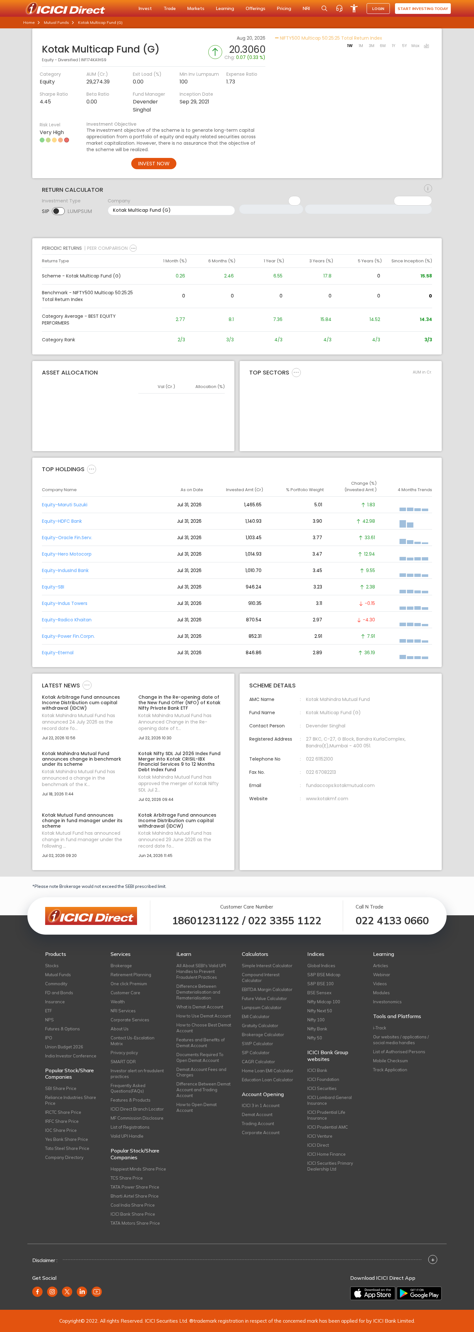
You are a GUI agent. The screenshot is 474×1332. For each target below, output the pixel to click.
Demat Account (257, 1114)
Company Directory (64, 1157)
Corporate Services (130, 1019)
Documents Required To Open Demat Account (199, 1057)
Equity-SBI (53, 587)
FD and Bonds (59, 992)
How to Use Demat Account (203, 1015)
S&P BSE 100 (320, 983)
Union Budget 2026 (64, 1046)
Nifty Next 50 (319, 1010)
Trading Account (258, 1123)
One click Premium (129, 983)
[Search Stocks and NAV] (324, 8)
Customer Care (125, 992)
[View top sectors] (296, 372)
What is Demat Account (199, 1006)
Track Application (390, 1069)
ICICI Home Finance (326, 1154)
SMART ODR (123, 1061)
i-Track (379, 1027)
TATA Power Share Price (135, 1187)
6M (383, 45)
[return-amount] (428, 188)
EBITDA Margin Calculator (267, 989)
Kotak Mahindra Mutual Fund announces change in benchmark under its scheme (81, 759)
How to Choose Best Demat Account (203, 1027)
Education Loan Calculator (267, 1079)
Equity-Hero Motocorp (67, 554)
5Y (404, 45)
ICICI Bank (317, 1070)
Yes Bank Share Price (66, 1139)
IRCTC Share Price (63, 1112)
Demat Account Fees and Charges (201, 1072)
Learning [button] (225, 8)
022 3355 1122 (284, 920)
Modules (381, 992)
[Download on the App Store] (372, 1293)
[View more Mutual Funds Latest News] (87, 685)
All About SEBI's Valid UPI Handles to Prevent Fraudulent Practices (201, 971)
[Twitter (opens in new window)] (67, 1292)
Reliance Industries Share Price (70, 1100)
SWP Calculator (257, 1043)
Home (29, 22)
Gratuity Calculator (260, 1025)
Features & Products (131, 1100)
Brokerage (121, 965)
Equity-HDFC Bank (62, 521)
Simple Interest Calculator (267, 965)
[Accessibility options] (354, 8)
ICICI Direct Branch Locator (137, 1109)
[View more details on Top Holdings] (91, 469)
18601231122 (205, 920)
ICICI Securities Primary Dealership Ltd (330, 1166)
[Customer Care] (339, 8)
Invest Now (154, 163)
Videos (380, 983)
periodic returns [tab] (62, 248)
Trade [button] (169, 8)
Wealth (118, 1001)
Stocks (52, 965)
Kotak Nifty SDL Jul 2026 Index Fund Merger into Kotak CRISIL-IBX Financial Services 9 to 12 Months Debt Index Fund (179, 762)
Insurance (55, 1001)
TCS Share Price (127, 1178)
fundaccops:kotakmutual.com (340, 785)
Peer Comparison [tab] (107, 248)
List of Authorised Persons (399, 1051)
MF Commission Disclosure (137, 1118)
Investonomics (387, 1001)
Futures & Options (62, 1028)
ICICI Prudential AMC (327, 1127)
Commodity (56, 983)
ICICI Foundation (323, 1079)
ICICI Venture (319, 1136)
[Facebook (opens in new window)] (37, 1292)
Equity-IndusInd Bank (65, 570)
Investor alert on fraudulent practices (137, 1073)
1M (361, 45)
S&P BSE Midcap (324, 974)
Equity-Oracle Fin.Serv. (67, 537)
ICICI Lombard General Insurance (329, 1100)
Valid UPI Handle (127, 1136)
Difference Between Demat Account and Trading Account (203, 1089)
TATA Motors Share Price (135, 1223)
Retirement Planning (131, 974)
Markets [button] (195, 8)
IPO (48, 1037)
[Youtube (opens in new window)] (97, 1292)
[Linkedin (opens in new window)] (82, 1292)
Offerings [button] (255, 8)
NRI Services (123, 1010)
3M (371, 45)
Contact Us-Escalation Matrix (132, 1040)
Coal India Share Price (133, 1205)
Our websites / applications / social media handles (401, 1039)
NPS (49, 1019)
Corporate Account (261, 1132)
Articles (380, 965)
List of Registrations (130, 1127)
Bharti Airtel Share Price (135, 1196)
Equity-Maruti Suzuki (64, 504)
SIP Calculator (256, 1052)
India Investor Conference (70, 1055)
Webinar (381, 974)
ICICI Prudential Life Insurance (326, 1115)
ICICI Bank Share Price (133, 1214)
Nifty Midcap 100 (323, 1001)
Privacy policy (124, 1052)
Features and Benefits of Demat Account (200, 1042)
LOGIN (378, 8)
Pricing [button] (284, 8)
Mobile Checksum (390, 1060)
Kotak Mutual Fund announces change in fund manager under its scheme (82, 820)
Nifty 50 (314, 1037)
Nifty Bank (317, 1028)
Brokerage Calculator (263, 1034)
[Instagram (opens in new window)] (52, 1292)
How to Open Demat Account (196, 1107)
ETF (48, 1010)
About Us (120, 1028)
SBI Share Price (60, 1088)
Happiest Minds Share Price (138, 1169)
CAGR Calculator (258, 1061)
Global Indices (321, 965)
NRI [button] (306, 8)
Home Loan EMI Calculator (267, 1070)
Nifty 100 (316, 1019)
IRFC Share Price (62, 1121)
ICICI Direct (318, 1145)
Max (415, 45)
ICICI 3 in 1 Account (261, 1105)
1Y (393, 45)
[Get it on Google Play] (419, 1293)
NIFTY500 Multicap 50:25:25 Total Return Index (330, 38)
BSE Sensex (319, 992)
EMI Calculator (256, 1016)
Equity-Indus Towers (64, 603)
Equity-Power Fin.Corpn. (68, 636)
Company (119, 201)
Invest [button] (145, 8)
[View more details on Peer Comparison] (133, 248)
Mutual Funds (56, 22)
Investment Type (61, 201)
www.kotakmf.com (327, 798)
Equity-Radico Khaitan (67, 620)
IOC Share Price (61, 1130)
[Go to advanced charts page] (426, 46)
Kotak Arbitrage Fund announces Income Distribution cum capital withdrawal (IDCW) (81, 703)
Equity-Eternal (58, 652)
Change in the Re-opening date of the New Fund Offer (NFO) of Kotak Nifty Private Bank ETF (179, 703)
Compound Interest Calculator (261, 977)
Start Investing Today (423, 8)
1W (350, 45)
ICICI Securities (322, 1088)
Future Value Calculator (264, 998)
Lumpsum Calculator (261, 1007)
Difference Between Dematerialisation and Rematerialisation (198, 992)
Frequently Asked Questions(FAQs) (128, 1088)
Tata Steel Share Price (67, 1148)
